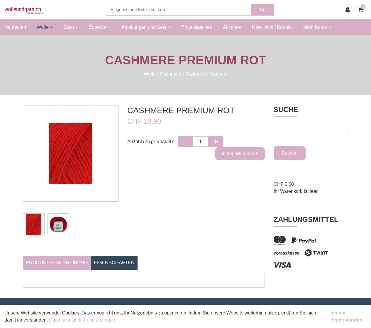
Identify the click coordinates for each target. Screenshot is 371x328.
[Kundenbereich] (349, 10)
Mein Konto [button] (315, 27)
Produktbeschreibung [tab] (57, 262)
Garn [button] (69, 27)
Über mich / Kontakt (272, 27)
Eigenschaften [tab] (114, 262)
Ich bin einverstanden (346, 316)
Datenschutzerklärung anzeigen (82, 319)
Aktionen (232, 27)
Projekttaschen (196, 27)
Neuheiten (15, 27)
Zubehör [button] (97, 27)
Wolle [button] (43, 27)
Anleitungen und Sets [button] (143, 27)
